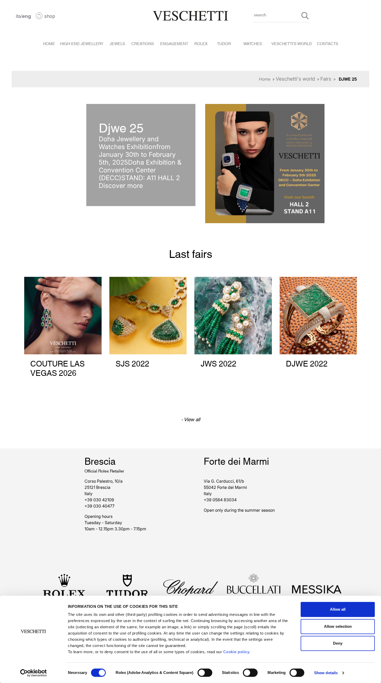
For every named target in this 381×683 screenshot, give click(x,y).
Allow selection (338, 626)
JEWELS (117, 43)
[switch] (204, 672)
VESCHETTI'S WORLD (291, 43)
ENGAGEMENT (174, 43)
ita (18, 15)
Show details (326, 673)
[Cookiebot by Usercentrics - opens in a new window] (33, 673)
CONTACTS (327, 43)
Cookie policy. (236, 652)
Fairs (325, 79)
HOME (49, 43)
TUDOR (224, 43)
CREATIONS (142, 43)
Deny (337, 643)
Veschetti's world (295, 79)
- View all (190, 419)
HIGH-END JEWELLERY (81, 43)
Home (264, 79)
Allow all (337, 609)
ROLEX (201, 43)
